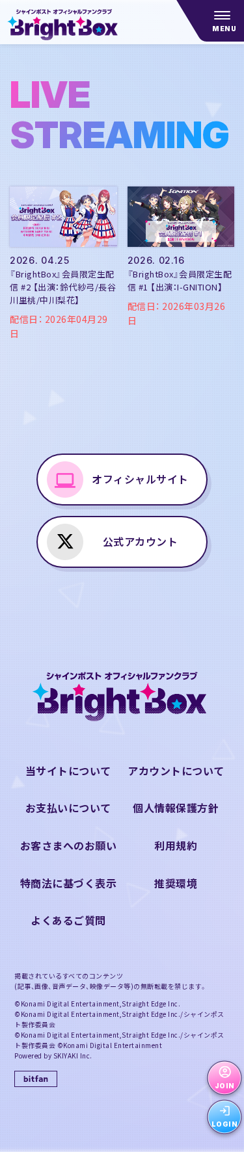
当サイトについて (68, 770)
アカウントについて (176, 770)
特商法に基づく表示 (68, 883)
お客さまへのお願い (68, 845)
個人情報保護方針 (176, 807)
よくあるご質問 (68, 920)
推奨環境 (175, 883)
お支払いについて (68, 807)
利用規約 (175, 845)
